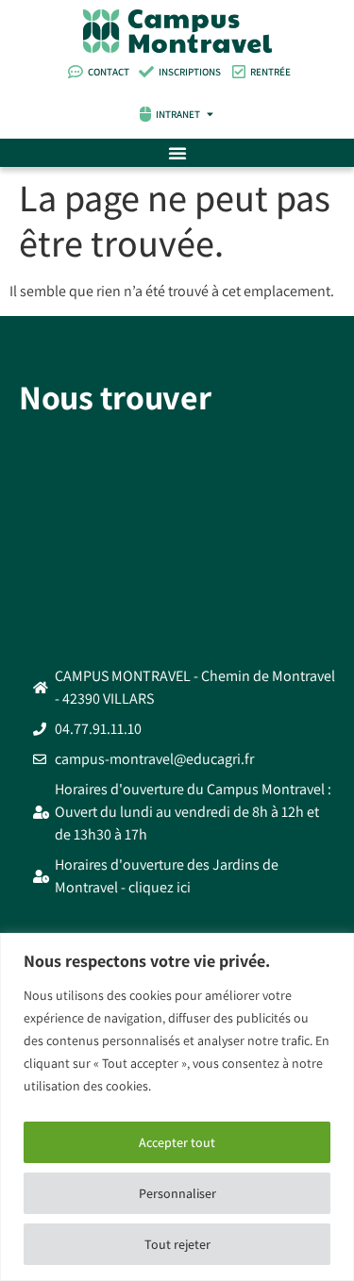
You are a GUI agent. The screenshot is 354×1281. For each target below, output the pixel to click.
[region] (177, 1107)
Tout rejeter (177, 1244)
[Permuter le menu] (177, 152)
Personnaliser (177, 1193)
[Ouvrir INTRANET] (210, 115)
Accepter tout (177, 1142)
